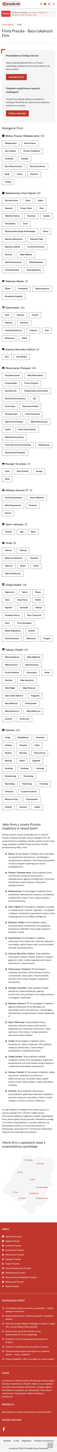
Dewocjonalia (30, 704)
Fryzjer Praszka (12, 1264)
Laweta (8, 430)
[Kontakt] (45, 4)
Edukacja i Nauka (15, 281)
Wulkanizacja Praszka (15, 1273)
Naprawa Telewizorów (14, 239)
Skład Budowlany (36, 262)
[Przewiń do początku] (50, 1445)
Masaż (22, 761)
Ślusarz (38, 592)
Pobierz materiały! (17, 113)
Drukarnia (33, 505)
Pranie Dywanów (12, 639)
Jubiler (47, 673)
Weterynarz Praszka (14, 1255)
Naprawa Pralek (36, 239)
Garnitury (9, 680)
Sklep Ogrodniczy (34, 270)
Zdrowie (10, 730)
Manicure (9, 566)
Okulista (8, 753)
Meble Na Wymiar (12, 216)
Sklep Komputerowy (13, 505)
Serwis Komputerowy (13, 498)
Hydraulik (24, 608)
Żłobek (7, 289)
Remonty (8, 255)
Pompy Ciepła (26, 208)
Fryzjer (36, 566)
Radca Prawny (30, 143)
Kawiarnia (24, 323)
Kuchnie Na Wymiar (36, 247)
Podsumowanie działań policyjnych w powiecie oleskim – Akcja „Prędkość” (27, 1353)
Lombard (8, 719)
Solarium (8, 550)
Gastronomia (12, 308)
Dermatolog (28, 776)
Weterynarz (31, 639)
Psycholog (44, 784)
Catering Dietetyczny (13, 330)
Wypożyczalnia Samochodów (36, 391)
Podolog (8, 745)
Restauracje (9, 338)
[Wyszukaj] (49, 4)
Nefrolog (8, 761)
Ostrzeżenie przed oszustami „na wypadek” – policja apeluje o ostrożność (29, 1309)
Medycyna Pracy (11, 799)
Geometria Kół (11, 391)
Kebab (24, 338)
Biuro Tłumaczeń (34, 615)
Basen (33, 532)
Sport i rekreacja (14, 524)
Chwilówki (9, 159)
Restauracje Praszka (14, 1282)
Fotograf (46, 639)
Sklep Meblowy (26, 255)
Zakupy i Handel (14, 650)
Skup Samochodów (30, 406)
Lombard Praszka (13, 1246)
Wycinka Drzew (11, 201)
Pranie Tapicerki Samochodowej (18, 445)
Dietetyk (8, 807)
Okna (41, 208)
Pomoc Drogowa (31, 383)
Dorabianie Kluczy (12, 615)
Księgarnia (35, 696)
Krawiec (31, 631)
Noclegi (39, 471)
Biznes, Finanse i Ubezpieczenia (22, 136)
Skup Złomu (22, 600)
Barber (23, 566)
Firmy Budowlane (12, 270)
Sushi (7, 315)
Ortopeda (23, 745)
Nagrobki (8, 608)
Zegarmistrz (9, 592)
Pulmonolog (27, 784)
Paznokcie (34, 558)
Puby (47, 330)
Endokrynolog (10, 776)
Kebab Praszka (12, 1286)
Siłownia (8, 532)
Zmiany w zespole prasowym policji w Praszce (26, 1347)
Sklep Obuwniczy (12, 711)
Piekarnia (8, 323)
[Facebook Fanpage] (41, 4)
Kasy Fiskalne (10, 151)
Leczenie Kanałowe (29, 792)
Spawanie (9, 208)
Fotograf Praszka (13, 1259)
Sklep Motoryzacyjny (39, 422)
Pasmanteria (32, 673)
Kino (7, 357)
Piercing (23, 550)
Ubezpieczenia (11, 143)
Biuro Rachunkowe (37, 166)
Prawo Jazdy (10, 406)
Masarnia (20, 315)
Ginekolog (24, 768)
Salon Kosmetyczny (13, 574)
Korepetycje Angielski (13, 296)
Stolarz (45, 231)
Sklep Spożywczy (27, 680)
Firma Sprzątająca (24, 623)
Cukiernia (33, 330)
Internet (8, 513)
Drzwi (25, 224)
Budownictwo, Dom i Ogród (20, 193)
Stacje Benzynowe (12, 375)
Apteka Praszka (12, 1241)
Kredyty (8, 182)
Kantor (20, 174)
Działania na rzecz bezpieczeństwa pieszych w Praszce (26, 1340)
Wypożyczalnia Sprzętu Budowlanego (20, 231)
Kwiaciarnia (24, 719)
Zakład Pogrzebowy (13, 631)
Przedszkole (23, 289)
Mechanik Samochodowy (15, 399)
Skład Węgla (10, 688)
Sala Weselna (21, 357)
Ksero (7, 623)
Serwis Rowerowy (32, 414)
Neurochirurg (39, 753)
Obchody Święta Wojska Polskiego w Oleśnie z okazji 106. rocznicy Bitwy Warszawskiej (30, 1325)
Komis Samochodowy (27, 430)
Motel (7, 479)
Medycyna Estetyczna (13, 558)
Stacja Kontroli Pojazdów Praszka (20, 1277)
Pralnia (38, 600)
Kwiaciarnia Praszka (14, 1250)
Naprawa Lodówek (12, 247)
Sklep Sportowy (11, 665)
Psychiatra (40, 738)
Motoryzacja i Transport (18, 368)
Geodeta (46, 216)
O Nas (16, 1441)
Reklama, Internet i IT (17, 490)
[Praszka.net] (11, 4)
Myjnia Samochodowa (14, 422)
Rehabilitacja (23, 738)
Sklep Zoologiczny (12, 657)
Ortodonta (9, 792)
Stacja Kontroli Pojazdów (15, 453)
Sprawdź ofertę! (16, 77)
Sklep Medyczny (29, 688)
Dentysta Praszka (13, 1237)
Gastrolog (40, 768)
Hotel (7, 471)
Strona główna (8, 25)
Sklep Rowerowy (32, 665)
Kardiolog (9, 768)
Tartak (27, 201)
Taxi (34, 399)
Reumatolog (10, 784)
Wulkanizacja (43, 445)
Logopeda (36, 761)
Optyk (37, 745)
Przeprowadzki (11, 383)
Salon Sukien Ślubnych (14, 696)
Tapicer (25, 592)
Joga (21, 532)
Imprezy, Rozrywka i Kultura (20, 349)
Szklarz (40, 201)
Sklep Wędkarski (33, 657)
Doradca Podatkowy (31, 151)
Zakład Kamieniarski (13, 262)
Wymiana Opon (11, 414)
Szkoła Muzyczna (42, 289)
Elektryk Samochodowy (14, 437)
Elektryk (38, 608)
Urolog (7, 738)
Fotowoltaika (10, 224)
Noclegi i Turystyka (16, 464)
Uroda (9, 543)
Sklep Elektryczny (33, 711)
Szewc (7, 600)
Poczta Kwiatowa (12, 673)
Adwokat (24, 159)
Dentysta (23, 807)
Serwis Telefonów (37, 498)
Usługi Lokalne (13, 585)
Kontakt (47, 1412)
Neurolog (23, 753)
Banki (7, 174)
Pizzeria (35, 315)
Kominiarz (31, 216)
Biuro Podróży (22, 471)
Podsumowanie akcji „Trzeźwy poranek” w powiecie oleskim (29, 1317)
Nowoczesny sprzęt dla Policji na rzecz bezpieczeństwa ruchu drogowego (23, 1333)
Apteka (37, 807)
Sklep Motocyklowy (35, 375)
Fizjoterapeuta (32, 799)
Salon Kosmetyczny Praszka (18, 1268)
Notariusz (34, 174)
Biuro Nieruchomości (13, 166)
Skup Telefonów (11, 704)
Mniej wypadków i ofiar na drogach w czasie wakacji (29, 1359)
